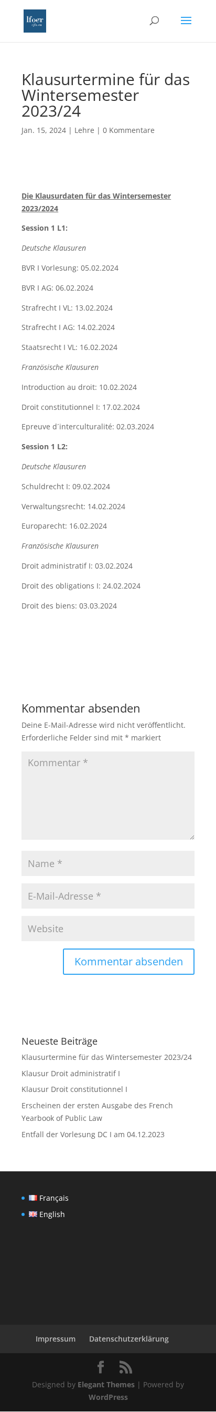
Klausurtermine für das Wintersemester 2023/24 (106, 1057)
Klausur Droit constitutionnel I (74, 1089)
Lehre (84, 130)
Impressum (55, 1339)
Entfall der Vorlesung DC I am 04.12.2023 (93, 1134)
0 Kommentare (129, 130)
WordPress (108, 1397)
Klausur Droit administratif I (70, 1073)
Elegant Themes (106, 1384)
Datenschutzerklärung (129, 1339)
